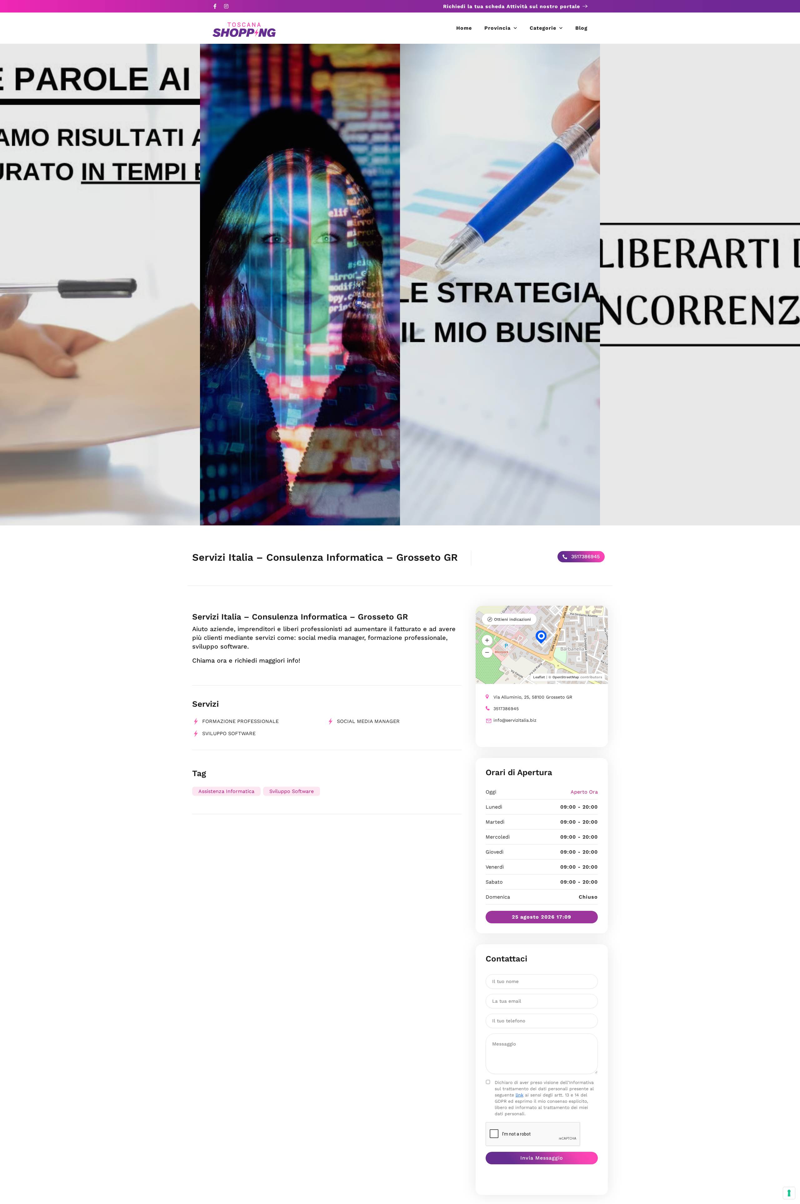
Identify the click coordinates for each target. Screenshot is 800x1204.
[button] (487, 640)
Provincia (497, 28)
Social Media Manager (368, 721)
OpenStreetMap (565, 677)
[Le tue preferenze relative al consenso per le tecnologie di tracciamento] (789, 1193)
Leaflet (539, 677)
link (519, 1094)
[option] (100, 284)
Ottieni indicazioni (512, 619)
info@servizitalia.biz (514, 720)
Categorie (543, 28)
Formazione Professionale (240, 721)
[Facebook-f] (215, 6)
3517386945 (585, 556)
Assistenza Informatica (226, 791)
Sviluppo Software (229, 733)
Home (464, 28)
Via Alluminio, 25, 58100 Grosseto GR (532, 697)
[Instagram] (226, 6)
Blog (581, 28)
